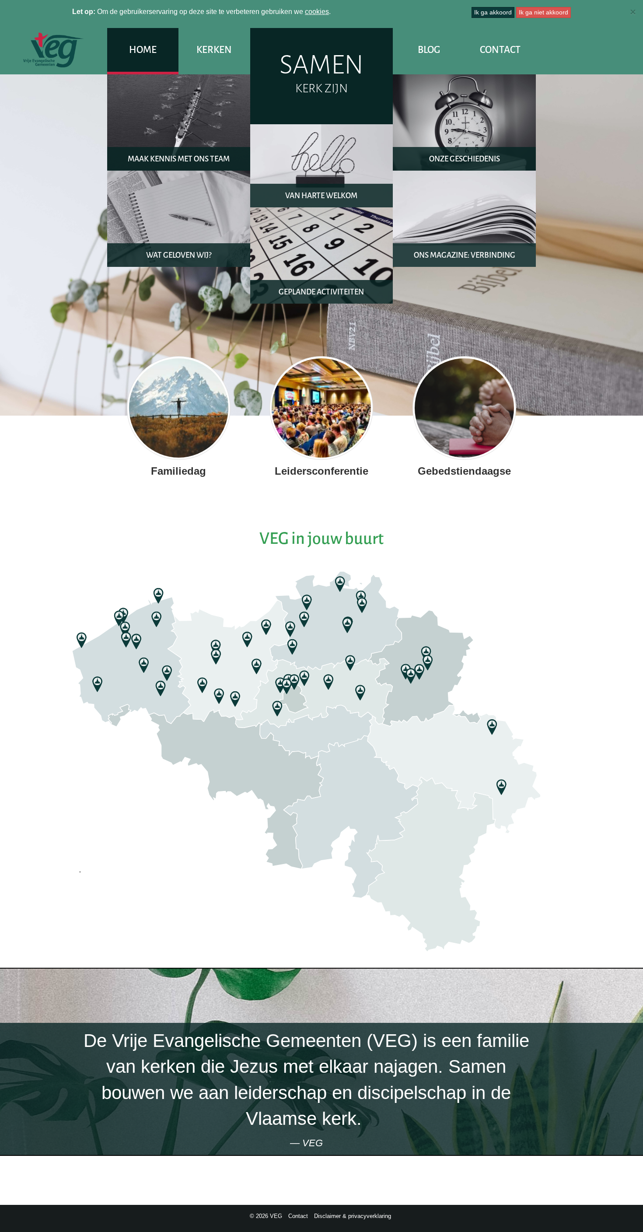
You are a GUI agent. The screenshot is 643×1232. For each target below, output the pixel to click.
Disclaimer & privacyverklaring (352, 1216)
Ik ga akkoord (493, 12)
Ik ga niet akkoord (543, 12)
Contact (500, 49)
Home (143, 49)
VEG (54, 49)
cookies (317, 11)
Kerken (214, 49)
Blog (429, 49)
